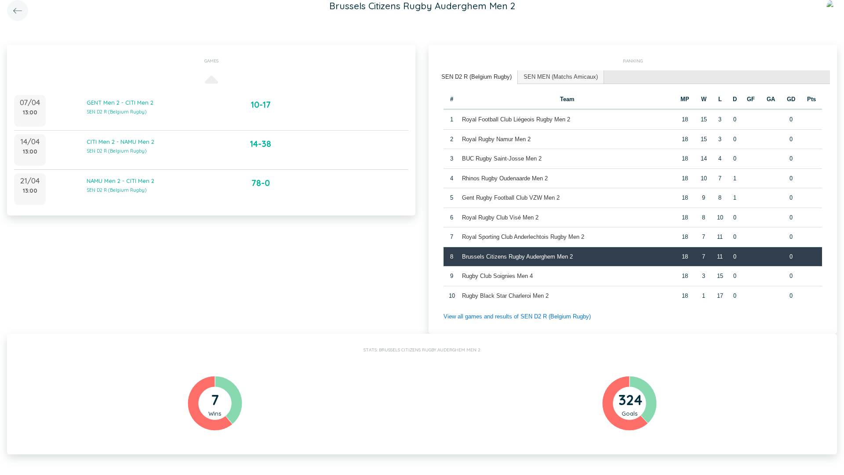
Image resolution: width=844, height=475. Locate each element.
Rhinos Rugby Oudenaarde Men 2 (505, 178)
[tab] (477, 77)
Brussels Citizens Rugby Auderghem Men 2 (517, 256)
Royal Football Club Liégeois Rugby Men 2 (516, 119)
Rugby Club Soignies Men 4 (497, 276)
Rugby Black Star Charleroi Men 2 (505, 295)
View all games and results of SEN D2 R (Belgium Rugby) (517, 316)
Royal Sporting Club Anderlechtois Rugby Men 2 (523, 237)
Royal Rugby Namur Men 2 (496, 139)
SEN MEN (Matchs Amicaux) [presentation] (561, 76)
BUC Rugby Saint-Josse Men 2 (502, 158)
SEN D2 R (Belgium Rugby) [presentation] (476, 76)
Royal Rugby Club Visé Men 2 (500, 217)
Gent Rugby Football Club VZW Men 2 (511, 197)
